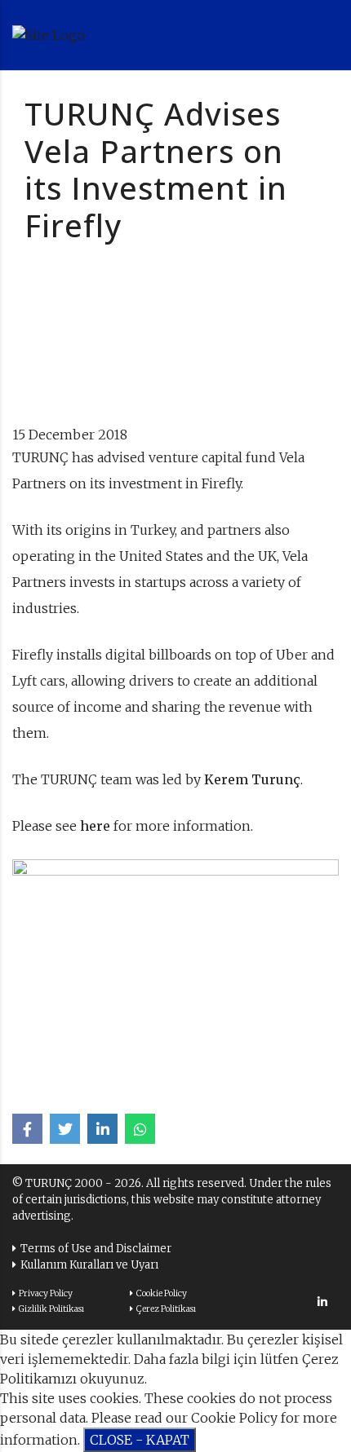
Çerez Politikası (166, 1309)
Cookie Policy (161, 1293)
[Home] (102, 35)
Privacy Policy (46, 1293)
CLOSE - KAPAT (139, 1440)
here (95, 826)
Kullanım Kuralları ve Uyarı (89, 1265)
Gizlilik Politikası (51, 1309)
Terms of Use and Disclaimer (95, 1249)
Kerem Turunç (252, 779)
